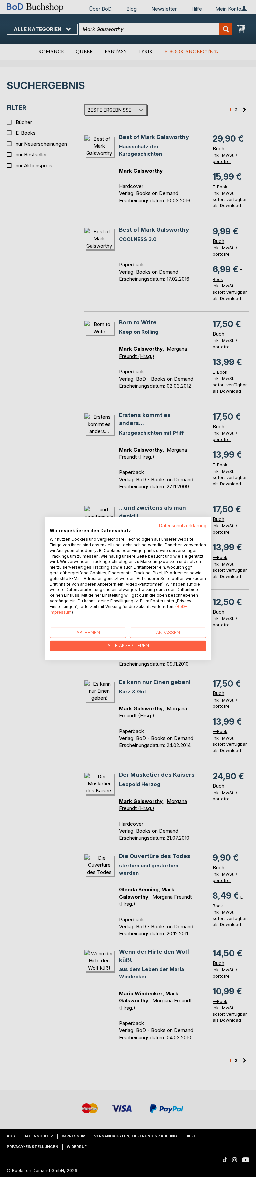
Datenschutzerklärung (182, 525)
